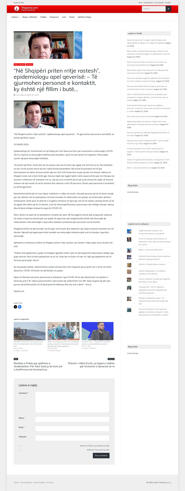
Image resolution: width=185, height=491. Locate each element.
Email (22, 427)
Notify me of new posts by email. (98, 450)
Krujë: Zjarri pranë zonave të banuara (140, 116)
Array (169, 482)
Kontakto (168, 3)
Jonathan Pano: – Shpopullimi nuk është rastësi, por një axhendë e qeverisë (96, 343)
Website (22, 436)
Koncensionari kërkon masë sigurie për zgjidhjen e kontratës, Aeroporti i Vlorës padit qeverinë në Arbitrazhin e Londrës (149, 108)
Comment (24, 393)
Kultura (15, 17)
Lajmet (140, 3)
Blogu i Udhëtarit (30, 17)
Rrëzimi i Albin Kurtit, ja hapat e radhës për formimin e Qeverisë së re (91, 365)
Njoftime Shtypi (84, 17)
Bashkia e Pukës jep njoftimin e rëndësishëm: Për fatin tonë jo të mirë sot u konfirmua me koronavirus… (38, 366)
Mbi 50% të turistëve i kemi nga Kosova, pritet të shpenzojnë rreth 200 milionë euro (28, 344)
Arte (64, 17)
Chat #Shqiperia (148, 3)
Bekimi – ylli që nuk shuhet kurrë (139, 168)
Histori (72, 17)
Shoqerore (54, 17)
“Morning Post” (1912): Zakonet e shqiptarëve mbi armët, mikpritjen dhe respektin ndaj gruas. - (153, 290)
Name (22, 418)
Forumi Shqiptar (159, 3)
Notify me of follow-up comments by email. (95, 446)
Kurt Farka (20, 95)
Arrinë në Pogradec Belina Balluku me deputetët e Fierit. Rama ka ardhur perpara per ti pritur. (155, 242)
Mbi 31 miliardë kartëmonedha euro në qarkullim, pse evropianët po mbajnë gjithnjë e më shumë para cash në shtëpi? (147, 97)
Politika (43, 17)
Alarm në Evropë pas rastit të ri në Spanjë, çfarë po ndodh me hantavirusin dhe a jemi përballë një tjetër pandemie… (63, 344)
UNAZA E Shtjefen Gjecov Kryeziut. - (153, 264)
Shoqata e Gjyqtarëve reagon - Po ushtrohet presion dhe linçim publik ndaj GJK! (153, 301)
